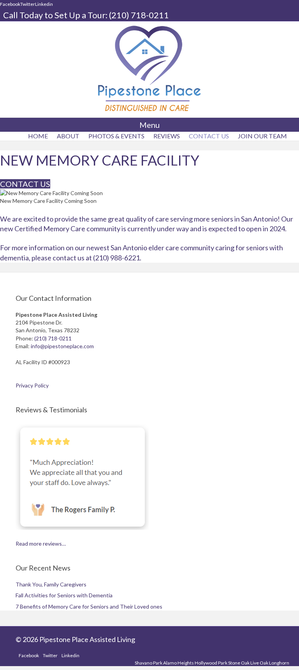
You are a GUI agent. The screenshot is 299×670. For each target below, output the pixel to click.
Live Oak (259, 663)
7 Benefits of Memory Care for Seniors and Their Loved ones (89, 606)
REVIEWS (166, 136)
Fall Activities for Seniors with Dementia (64, 595)
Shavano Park (148, 663)
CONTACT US (209, 136)
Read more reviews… (41, 543)
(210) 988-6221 (116, 257)
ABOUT (68, 136)
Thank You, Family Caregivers (51, 584)
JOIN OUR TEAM (262, 136)
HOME (38, 136)
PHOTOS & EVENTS (116, 136)
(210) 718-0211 (139, 15)
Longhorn (279, 663)
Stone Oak (239, 663)
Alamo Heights (178, 663)
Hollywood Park (211, 663)
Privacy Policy (32, 385)
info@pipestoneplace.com (62, 346)
